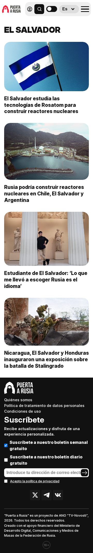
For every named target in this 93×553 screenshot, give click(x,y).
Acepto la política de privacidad (34, 481)
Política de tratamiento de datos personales (44, 405)
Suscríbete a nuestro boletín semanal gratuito (49, 445)
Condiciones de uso (22, 411)
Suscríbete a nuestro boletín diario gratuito (46, 460)
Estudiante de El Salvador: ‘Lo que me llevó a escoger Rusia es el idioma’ (45, 279)
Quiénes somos (18, 400)
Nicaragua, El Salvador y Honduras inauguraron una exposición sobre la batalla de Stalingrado (46, 359)
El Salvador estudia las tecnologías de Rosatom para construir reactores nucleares (41, 105)
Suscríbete (24, 419)
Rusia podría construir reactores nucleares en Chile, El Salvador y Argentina (44, 193)
